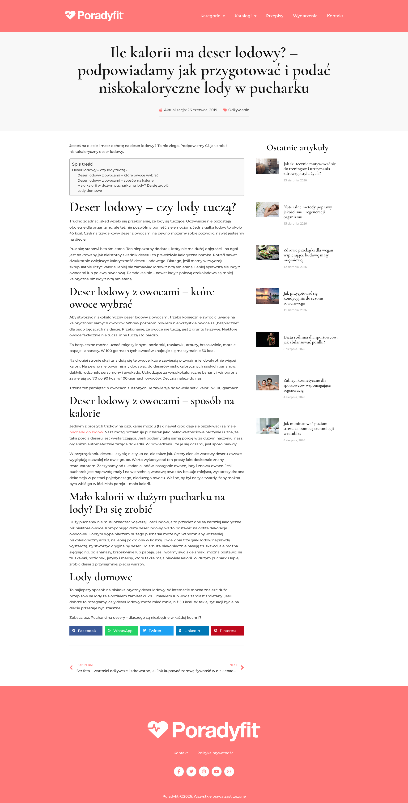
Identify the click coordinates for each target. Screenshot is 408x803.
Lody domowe (89, 190)
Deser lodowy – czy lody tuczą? (100, 170)
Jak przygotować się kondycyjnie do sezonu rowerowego (303, 298)
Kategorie (210, 15)
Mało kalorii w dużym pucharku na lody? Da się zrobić (123, 185)
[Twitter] (191, 771)
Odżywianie (238, 110)
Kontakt (335, 15)
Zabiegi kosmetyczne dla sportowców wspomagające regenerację (307, 385)
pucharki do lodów (86, 432)
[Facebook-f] (179, 771)
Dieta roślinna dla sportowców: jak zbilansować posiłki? (311, 339)
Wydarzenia (305, 15)
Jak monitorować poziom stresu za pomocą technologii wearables (309, 428)
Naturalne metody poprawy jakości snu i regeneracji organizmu (308, 211)
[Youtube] (217, 771)
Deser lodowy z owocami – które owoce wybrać (117, 175)
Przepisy (275, 15)
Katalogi (243, 15)
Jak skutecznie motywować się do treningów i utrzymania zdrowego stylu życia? (310, 168)
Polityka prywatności (215, 753)
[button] (85, 631)
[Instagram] (204, 771)
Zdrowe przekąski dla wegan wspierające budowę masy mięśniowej (308, 255)
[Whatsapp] (229, 771)
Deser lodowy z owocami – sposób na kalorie (115, 180)
